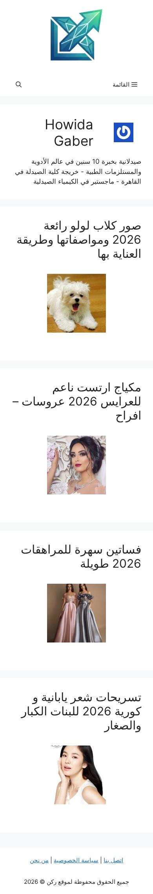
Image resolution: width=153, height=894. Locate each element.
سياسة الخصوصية (76, 860)
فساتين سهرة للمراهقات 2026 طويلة (81, 556)
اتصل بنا (113, 860)
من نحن (39, 860)
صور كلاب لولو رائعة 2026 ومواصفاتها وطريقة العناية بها (78, 239)
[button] (18, 84)
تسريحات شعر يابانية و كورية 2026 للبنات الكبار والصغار (81, 711)
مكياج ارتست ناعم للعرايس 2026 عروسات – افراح (77, 401)
